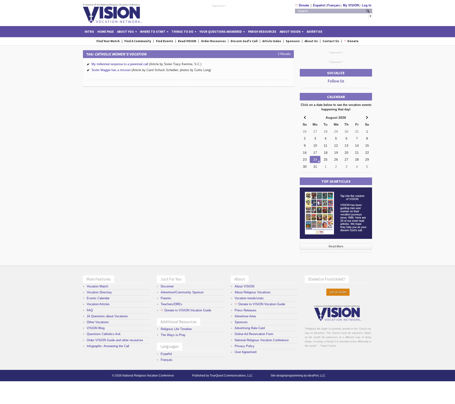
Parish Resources (262, 32)
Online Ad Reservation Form (254, 334)
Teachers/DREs (171, 304)
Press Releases (245, 310)
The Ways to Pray (173, 335)
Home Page (105, 32)
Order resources (213, 41)
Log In (366, 5)
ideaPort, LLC (316, 375)
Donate (302, 5)
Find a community (137, 41)
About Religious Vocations (253, 292)
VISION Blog (96, 328)
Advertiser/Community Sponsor (182, 292)
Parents (166, 298)
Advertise (314, 32)
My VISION (351, 5)
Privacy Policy (245, 346)
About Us (311, 41)
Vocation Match (97, 286)
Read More (336, 246)
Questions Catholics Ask (104, 334)
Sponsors (219, 5)
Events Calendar (98, 298)
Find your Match (108, 41)
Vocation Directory (99, 292)
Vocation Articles (98, 304)
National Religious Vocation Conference (262, 340)
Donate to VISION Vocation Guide (186, 310)
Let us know (338, 292)
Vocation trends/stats (249, 298)
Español (319, 5)
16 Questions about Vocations (107, 316)
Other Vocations (98, 322)
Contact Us (331, 41)
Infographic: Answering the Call (108, 346)
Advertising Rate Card (250, 328)
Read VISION (187, 41)
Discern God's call (244, 41)
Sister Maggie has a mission (111, 70)
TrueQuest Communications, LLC (231, 375)
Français (333, 5)
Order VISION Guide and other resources (115, 340)
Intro (89, 32)
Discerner (167, 286)
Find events (164, 41)
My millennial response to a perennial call (119, 64)
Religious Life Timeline (176, 329)
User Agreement (246, 352)
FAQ (90, 310)
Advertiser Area (245, 316)
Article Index (271, 41)
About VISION (244, 286)
